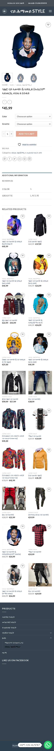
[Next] (47, 46)
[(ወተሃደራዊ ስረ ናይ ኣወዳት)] (40, 498)
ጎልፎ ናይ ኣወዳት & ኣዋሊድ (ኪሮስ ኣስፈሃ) (12, 242)
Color (4, 116)
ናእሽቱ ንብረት (8, 632)
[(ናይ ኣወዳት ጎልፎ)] (40, 225)
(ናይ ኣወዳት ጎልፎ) (35, 241)
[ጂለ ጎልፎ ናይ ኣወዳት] (14, 304)
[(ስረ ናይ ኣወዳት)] (40, 382)
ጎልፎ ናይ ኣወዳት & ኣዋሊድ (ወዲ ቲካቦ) (12, 282)
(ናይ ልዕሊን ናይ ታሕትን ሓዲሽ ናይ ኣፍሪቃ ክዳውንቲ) (13, 437)
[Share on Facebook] (9, 159)
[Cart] (4, 11)
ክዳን (12, 85)
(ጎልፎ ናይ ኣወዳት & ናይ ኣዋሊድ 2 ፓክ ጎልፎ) (13, 360)
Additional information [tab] (15, 175)
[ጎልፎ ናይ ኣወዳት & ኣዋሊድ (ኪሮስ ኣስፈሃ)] (14, 225)
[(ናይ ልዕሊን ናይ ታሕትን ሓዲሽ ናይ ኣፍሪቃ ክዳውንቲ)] (14, 419)
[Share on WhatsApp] (4, 159)
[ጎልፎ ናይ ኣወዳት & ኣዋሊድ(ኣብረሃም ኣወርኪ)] (14, 535)
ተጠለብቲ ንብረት (32, 153)
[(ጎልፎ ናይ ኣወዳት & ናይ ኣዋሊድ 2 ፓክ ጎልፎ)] (14, 343)
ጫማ (4, 652)
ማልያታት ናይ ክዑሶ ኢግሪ (14, 642)
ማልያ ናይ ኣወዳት (34, 436)
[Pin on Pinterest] (24, 159)
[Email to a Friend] (19, 159)
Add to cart (26, 133)
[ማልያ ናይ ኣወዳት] (40, 419)
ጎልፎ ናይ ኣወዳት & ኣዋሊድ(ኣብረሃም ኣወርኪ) (11, 553)
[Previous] (6, 46)
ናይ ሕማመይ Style (27, 11)
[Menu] (50, 11)
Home (5, 85)
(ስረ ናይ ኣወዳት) (34, 399)
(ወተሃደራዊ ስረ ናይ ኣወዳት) (38, 515)
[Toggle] (51, 632)
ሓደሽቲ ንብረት (8, 617)
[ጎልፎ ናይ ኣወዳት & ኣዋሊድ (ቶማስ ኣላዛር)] (14, 574)
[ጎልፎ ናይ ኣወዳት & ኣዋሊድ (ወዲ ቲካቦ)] (14, 264)
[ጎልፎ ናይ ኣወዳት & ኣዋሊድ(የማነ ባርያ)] (40, 304)
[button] (48, 745)
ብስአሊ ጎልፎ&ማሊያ (24, 85)
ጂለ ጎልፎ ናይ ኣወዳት (9, 320)
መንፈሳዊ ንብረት (9, 622)
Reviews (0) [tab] (7, 181)
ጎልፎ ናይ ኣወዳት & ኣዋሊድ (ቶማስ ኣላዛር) (12, 592)
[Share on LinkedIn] (29, 159)
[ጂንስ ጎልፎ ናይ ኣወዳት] (14, 382)
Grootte (5, 124)
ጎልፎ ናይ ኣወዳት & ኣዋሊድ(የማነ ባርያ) (35, 321)
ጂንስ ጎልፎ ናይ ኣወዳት (10, 399)
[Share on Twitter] (14, 159)
